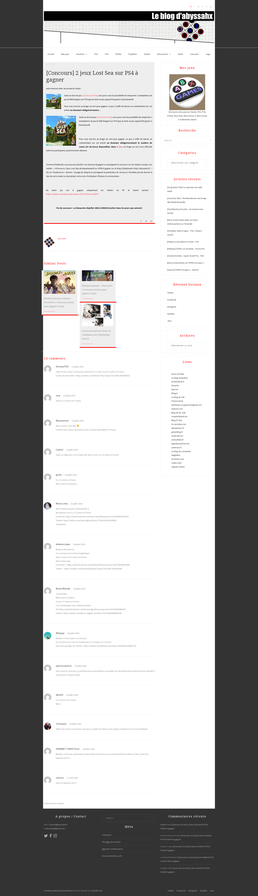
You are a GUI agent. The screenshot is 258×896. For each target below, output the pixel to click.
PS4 (106, 54)
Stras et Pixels (177, 374)
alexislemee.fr (177, 428)
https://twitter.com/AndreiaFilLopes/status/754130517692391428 (93, 568)
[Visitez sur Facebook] (50, 836)
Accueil (51, 54)
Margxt (174, 393)
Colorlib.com (96, 890)
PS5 (96, 54)
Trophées (132, 54)
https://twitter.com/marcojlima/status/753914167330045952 (90, 520)
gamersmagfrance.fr (192, 405)
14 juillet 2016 (77, 420)
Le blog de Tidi (177, 397)
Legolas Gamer (178, 466)
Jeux (169, 320)
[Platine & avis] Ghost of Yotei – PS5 (183, 241)
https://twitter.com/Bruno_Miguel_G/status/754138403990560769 (92, 613)
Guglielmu (175, 455)
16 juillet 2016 (79, 544)
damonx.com (177, 408)
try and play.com (178, 424)
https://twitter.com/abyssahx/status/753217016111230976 (72, 194)
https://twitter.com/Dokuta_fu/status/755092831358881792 (109, 646)
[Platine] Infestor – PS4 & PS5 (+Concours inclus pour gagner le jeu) (97, 290)
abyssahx (62, 238)
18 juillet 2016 (73, 633)
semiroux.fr (176, 447)
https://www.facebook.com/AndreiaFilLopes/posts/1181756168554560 (98, 564)
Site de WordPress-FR (112, 856)
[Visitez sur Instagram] (55, 836)
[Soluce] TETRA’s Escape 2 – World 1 (183, 269)
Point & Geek (177, 401)
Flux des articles (111, 842)
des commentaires (112, 849)
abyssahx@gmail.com (55, 828)
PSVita (118, 54)
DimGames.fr (177, 405)
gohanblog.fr (177, 432)
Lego (208, 54)
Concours (194, 54)
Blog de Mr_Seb (178, 412)
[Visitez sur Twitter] (46, 836)
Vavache (175, 385)
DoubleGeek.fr (177, 381)
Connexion (106, 835)
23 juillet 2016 (72, 695)
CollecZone (176, 463)
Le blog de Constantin (181, 451)
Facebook (171, 299)
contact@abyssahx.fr (58, 824)
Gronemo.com (177, 459)
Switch (147, 54)
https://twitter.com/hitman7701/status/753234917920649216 (103, 375)
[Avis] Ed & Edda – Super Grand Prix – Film (185, 255)
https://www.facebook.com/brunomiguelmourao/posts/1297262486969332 (92, 609)
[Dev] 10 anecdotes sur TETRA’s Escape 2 (185, 262)
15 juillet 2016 (70, 474)
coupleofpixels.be (179, 416)
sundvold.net (177, 435)
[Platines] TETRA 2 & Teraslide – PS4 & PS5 (186, 248)
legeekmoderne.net (180, 443)
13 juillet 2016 (77, 366)
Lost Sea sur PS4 (89, 95)
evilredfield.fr (177, 439)
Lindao (163, 824)
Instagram (171, 306)
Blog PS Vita (176, 420)
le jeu (119, 146)
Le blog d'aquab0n (179, 378)
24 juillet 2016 (88, 749)
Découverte (162, 54)
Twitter (170, 292)
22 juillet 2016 (80, 666)
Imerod (174, 389)
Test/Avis (80, 54)
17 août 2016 (72, 777)
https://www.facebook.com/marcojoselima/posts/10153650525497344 (97, 516)
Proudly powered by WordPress (58, 890)
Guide (180, 54)
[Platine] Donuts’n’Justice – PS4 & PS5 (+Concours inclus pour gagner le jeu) (59, 302)
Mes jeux (65, 54)
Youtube (171, 313)
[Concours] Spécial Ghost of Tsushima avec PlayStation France (96, 335)
